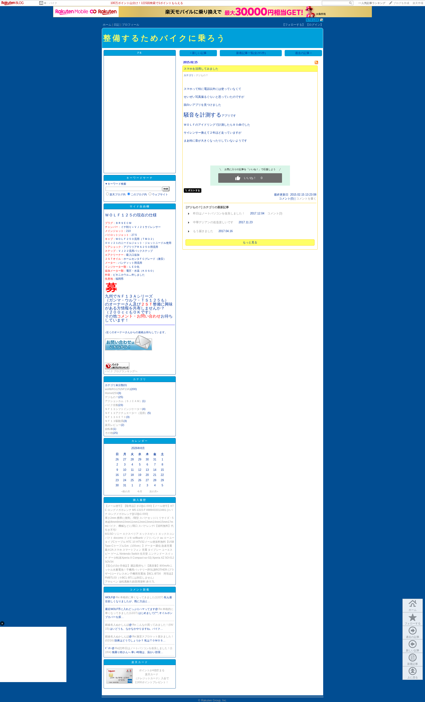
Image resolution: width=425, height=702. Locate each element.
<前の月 (125, 491)
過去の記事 (412, 637)
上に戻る (412, 677)
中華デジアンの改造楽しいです (213, 222)
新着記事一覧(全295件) (251, 53)
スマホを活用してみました (201, 68)
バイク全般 (111, 405)
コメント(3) (274, 213)
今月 (139, 491)
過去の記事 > (303, 53)
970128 (312, 20)
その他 (109, 433)
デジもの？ (111, 397)
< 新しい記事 (198, 53)
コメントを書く (306, 198)
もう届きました (203, 231)
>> (371, 3)
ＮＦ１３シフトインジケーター (123, 409)
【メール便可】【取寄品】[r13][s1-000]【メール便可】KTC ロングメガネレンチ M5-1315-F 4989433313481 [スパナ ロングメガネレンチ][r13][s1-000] (139, 509)
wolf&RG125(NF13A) (117, 389)
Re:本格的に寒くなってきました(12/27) (140, 597)
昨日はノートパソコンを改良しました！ (219, 213)
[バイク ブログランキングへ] (117, 368)
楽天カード (139, 662)
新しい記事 (412, 650)
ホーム (107, 24)
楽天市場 (418, 3)
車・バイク (50, 3)
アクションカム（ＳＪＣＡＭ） (123, 401)
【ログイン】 (314, 24)
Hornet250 (111, 393)
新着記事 (412, 663)
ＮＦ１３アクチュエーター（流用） (126, 413)
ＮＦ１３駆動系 (114, 421)
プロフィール (130, 24)
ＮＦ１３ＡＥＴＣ (115, 417)
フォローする (413, 623)
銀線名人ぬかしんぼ (117, 624)
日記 (117, 24)
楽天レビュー (113, 425)
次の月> (153, 491)
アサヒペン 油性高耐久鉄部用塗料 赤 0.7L (130, 581)
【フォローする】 (293, 24)
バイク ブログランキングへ (121, 371)
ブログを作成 (401, 3)
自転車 (109, 429)
